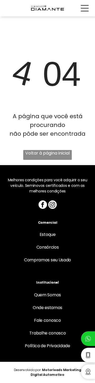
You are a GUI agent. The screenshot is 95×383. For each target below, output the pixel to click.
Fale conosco (47, 320)
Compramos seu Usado (47, 260)
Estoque (48, 234)
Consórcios (47, 247)
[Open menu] (85, 8)
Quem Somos (47, 295)
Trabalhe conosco (47, 333)
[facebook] (43, 205)
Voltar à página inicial (47, 153)
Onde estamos (47, 308)
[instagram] (52, 205)
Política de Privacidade (47, 346)
